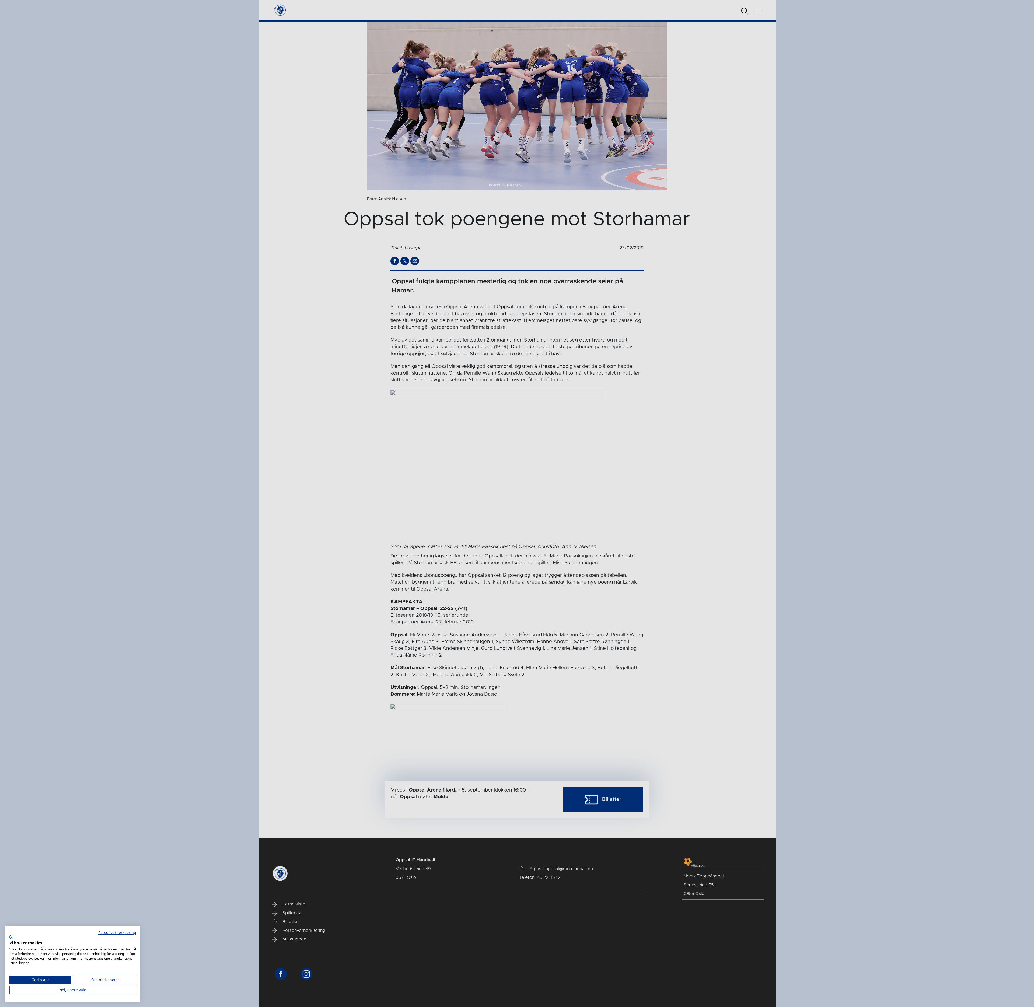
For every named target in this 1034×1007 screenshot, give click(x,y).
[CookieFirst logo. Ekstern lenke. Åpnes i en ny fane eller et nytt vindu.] (11, 937)
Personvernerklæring (117, 932)
